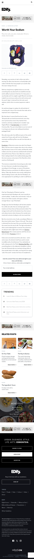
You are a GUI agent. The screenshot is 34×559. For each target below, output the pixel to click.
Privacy (17, 556)
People (8, 492)
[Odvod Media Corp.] (17, 550)
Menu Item (5, 508)
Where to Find (17, 448)
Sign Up (16, 482)
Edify (3, 500)
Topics (4, 489)
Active (3, 494)
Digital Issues (5, 502)
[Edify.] (6, 10)
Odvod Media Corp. (21, 555)
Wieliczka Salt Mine (24, 244)
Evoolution (5, 145)
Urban (25, 492)
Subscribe (17, 454)
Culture (20, 492)
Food (3, 26)
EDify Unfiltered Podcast (8, 505)
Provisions (13, 234)
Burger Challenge (17, 410)
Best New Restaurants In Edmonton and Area (18, 307)
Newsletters (20, 505)
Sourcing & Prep (12, 26)
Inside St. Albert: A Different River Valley (17, 296)
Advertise (17, 460)
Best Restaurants (17, 407)
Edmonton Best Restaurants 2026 (16, 301)
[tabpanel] (17, 450)
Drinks (17, 412)
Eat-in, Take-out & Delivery (17, 414)
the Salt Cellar (15, 125)
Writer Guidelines (6, 511)
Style (14, 492)
